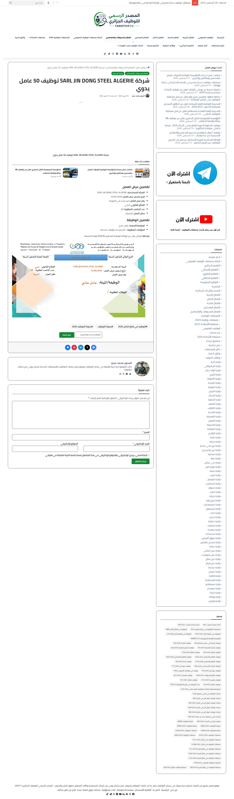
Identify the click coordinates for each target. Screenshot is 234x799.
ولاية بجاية (214, 441)
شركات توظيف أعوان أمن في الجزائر (206, 698)
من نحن (173, 790)
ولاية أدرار (215, 361)
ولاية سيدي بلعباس (210, 542)
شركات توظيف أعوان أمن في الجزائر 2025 (204, 707)
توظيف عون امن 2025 (211, 670)
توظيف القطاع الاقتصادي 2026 (207, 661)
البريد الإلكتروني (141, 444)
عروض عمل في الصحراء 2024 (208, 721)
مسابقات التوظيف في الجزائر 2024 (206, 744)
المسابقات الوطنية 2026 (59, 37)
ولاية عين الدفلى (211, 550)
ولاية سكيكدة (213, 533)
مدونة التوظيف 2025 (187, 725)
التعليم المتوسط (209, 282)
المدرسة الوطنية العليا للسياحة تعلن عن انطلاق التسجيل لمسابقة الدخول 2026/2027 (192, 105)
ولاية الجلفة (214, 399)
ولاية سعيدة (214, 529)
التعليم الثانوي (210, 273)
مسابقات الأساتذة (37, 37)
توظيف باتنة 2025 (183, 661)
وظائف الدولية (169, 45)
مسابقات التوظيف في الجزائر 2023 (206, 739)
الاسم (146, 432)
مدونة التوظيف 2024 (210, 725)
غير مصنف (214, 332)
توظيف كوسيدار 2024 (183, 675)
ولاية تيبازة (214, 496)
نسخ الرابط (67, 335)
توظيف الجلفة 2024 (212, 652)
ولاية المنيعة (213, 424)
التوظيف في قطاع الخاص (176, 629)
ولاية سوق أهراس (211, 538)
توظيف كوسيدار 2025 (210, 679)
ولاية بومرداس (212, 466)
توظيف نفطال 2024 (188, 679)
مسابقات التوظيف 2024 (186, 730)
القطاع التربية (188, 37)
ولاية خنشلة (214, 521)
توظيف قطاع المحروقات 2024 (208, 675)
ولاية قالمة (214, 575)
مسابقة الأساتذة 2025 (206, 324)
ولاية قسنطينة (212, 580)
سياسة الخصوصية (125, 790)
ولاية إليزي (214, 374)
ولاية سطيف (213, 525)
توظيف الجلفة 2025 (191, 652)
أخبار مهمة (202, 45)
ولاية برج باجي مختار (210, 445)
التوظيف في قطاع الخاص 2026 (132, 326)
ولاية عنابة (214, 546)
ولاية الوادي (214, 433)
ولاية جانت (215, 512)
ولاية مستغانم (213, 584)
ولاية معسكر (213, 588)
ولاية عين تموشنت (211, 554)
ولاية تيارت (215, 491)
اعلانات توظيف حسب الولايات (131, 45)
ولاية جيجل (214, 517)
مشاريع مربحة (153, 45)
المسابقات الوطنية (210, 315)
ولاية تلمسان (213, 479)
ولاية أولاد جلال (212, 370)
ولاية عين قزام (213, 563)
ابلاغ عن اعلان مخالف (66, 790)
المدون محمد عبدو (138, 95)
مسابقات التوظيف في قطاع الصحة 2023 (205, 748)
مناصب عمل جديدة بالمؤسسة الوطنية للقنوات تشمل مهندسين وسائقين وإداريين (109, 171)
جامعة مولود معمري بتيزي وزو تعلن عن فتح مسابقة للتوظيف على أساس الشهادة (193, 98)
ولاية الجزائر (214, 395)
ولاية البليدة (214, 382)
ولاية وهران (214, 601)
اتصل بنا (156, 790)
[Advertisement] (80, 123)
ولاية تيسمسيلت (212, 504)
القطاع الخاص (158, 37)
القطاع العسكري (142, 37)
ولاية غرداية (214, 567)
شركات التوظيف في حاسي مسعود (206, 693)
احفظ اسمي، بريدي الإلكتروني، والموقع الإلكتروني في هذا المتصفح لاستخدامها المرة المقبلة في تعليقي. (96, 455)
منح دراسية (214, 345)
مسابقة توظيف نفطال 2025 (175, 767)
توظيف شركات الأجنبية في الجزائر (207, 666)
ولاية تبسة (214, 471)
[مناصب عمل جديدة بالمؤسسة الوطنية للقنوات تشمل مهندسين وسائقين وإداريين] (141, 173)
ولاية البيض (214, 391)
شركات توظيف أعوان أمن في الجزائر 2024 (204, 702)
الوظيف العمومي (205, 37)
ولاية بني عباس (212, 462)
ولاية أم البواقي (212, 366)
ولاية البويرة (214, 387)
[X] (123, 374)
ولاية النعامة (213, 429)
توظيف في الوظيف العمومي (186, 670)
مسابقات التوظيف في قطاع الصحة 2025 (204, 758)
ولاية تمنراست (213, 483)
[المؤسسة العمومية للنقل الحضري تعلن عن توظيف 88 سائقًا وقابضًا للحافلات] (70, 173)
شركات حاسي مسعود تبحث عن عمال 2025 (204, 716)
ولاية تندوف (214, 487)
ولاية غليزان (214, 571)
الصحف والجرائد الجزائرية (207, 290)
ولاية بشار (215, 458)
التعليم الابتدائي (209, 269)
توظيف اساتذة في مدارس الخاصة (207, 643)
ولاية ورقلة (214, 596)
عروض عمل (141, 67)
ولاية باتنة (215, 437)
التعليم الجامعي (209, 278)
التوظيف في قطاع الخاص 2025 (207, 633)
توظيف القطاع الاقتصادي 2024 (207, 656)
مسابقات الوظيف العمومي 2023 (207, 762)
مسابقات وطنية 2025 (206, 320)
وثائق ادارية (20, 37)
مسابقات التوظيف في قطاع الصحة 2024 (204, 753)
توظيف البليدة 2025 (182, 643)
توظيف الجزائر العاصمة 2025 (209, 647)
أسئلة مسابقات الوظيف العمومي (88, 37)
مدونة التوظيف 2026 (82, 326)
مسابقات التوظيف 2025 (209, 735)
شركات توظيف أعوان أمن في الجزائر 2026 (204, 712)
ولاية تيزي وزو (213, 500)
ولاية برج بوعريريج (211, 450)
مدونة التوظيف (105, 326)
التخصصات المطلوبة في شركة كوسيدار (205, 629)
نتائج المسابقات (217, 45)
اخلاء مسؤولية (108, 790)
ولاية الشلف (214, 403)
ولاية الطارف (214, 408)
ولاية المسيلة (118, 73)
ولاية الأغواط (213, 378)
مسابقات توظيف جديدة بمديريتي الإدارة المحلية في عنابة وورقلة (160, 3)
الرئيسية (220, 37)
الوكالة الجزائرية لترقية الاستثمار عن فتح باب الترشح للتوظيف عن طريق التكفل (194, 141)
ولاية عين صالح (213, 559)
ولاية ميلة (215, 592)
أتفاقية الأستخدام (143, 790)
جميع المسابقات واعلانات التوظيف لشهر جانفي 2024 (200, 689)
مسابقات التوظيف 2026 (185, 735)
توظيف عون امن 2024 (181, 666)
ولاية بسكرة (214, 454)
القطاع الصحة (173, 37)
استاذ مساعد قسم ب (211, 624)
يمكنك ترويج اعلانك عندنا (88, 790)
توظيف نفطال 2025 (212, 684)
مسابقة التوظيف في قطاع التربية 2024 (205, 767)
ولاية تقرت (215, 475)
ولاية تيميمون (213, 508)
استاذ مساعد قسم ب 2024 (188, 624)
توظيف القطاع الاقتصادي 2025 (178, 656)
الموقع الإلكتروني (69, 444)
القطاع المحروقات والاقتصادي (118, 37)
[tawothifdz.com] (117, 19)
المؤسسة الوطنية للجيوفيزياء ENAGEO (205, 638)
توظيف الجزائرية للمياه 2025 (182, 647)
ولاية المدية (214, 412)
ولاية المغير (214, 420)
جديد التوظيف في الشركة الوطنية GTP (185, 684)
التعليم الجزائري (187, 45)
